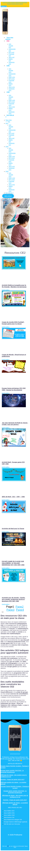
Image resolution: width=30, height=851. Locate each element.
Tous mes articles (9, 38)
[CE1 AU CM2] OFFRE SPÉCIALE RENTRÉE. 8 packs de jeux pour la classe (15, 3)
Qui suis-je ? (9, 116)
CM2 (8, 92)
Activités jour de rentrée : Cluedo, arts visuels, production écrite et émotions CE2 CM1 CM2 (13, 599)
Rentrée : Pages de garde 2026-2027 (12, 779)
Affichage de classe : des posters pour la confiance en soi (15, 796)
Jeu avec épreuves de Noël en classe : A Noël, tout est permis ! (15, 423)
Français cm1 (11, 81)
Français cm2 (11, 104)
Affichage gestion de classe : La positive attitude (15, 803)
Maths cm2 (11, 109)
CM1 (8, 65)
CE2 (8, 41)
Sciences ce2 (11, 63)
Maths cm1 (11, 84)
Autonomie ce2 (12, 50)
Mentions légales (15, 842)
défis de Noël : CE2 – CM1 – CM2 (13, 497)
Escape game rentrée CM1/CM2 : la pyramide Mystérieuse (12, 771)
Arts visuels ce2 (11, 45)
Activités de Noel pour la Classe (13, 528)
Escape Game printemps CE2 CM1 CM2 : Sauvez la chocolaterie (14, 389)
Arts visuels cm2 (11, 97)
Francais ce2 (11, 54)
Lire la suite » (6, 290)
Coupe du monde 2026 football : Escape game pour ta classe (13, 323)
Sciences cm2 (11, 112)
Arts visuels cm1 (11, 70)
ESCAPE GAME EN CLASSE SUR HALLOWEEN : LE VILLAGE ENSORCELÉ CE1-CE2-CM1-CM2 (13, 563)
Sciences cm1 (11, 89)
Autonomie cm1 (12, 74)
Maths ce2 (11, 59)
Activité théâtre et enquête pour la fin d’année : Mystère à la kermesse (14, 286)
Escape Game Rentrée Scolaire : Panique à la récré (15, 787)
